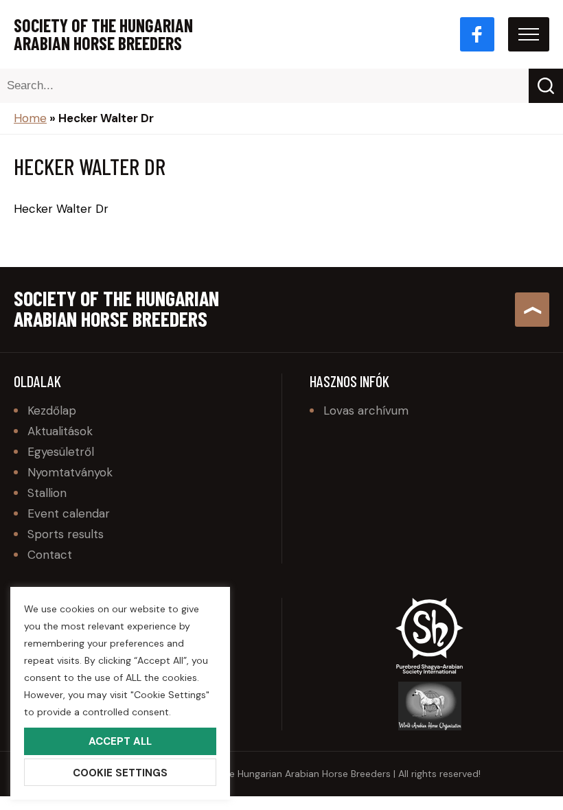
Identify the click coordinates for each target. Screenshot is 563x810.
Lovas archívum (366, 410)
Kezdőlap (51, 410)
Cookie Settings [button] (120, 773)
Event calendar (68, 513)
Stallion (47, 492)
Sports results (65, 534)
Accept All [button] (120, 741)
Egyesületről (60, 451)
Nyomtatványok (70, 472)
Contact (49, 554)
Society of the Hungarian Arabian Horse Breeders (103, 34)
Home (30, 118)
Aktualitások (60, 431)
